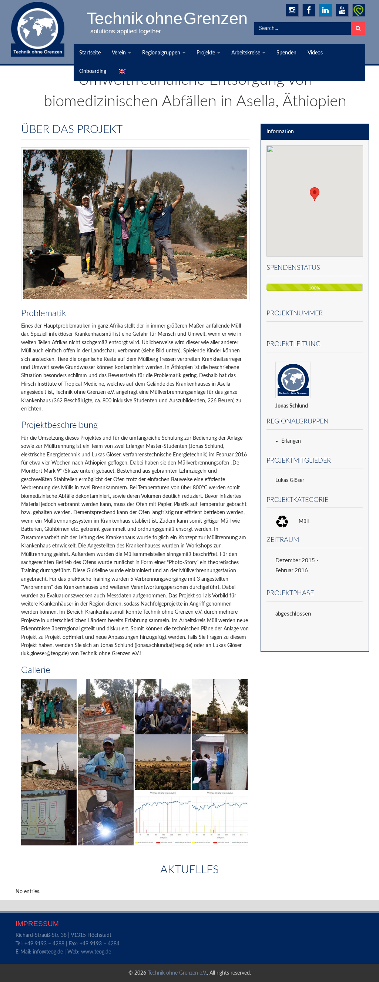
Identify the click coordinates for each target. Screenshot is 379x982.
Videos (315, 53)
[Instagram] (292, 10)
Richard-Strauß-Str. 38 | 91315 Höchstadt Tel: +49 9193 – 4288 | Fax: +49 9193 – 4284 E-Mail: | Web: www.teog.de (68, 944)
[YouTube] (342, 10)
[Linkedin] (325, 10)
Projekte (207, 53)
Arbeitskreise (246, 53)
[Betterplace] (358, 10)
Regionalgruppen (162, 53)
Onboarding (92, 71)
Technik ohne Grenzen (168, 18)
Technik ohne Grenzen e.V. (177, 973)
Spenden (286, 53)
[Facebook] (308, 10)
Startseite (90, 53)
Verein (119, 53)
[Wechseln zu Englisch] (121, 71)
